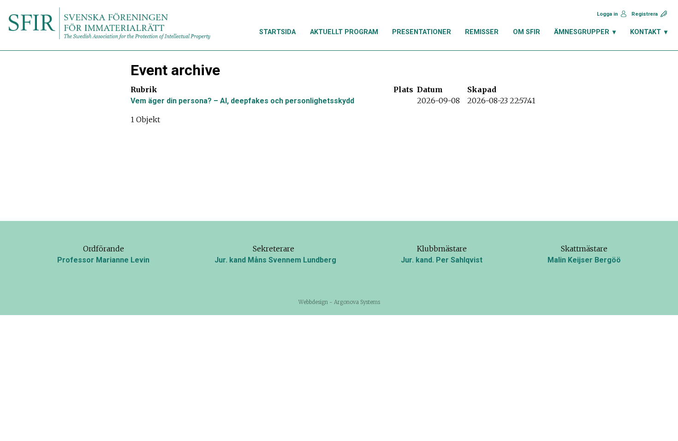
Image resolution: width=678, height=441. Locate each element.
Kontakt (645, 32)
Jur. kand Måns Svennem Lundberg (275, 260)
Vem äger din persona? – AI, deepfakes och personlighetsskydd (242, 100)
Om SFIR (526, 32)
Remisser (482, 32)
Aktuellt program (344, 32)
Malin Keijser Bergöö (584, 260)
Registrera (644, 14)
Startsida (277, 32)
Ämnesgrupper (581, 32)
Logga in (607, 14)
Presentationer (421, 32)
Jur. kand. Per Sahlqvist (441, 260)
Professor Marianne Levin (103, 260)
